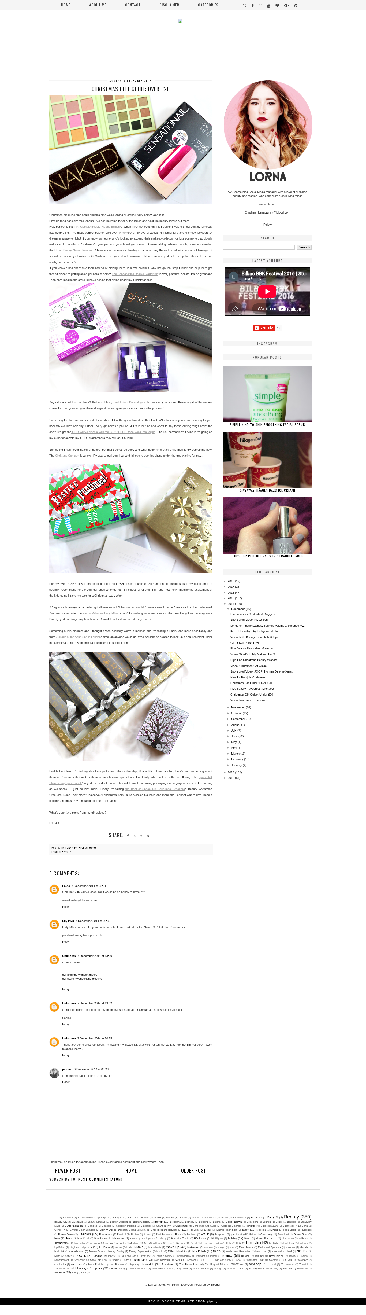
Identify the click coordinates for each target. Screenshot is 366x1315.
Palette (112, 1256)
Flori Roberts (163, 1234)
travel (273, 1264)
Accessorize (85, 1217)
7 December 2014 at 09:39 (93, 921)
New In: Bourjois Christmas (248, 677)
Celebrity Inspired (126, 1226)
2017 (231, 586)
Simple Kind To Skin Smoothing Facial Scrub (267, 424)
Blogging (203, 1222)
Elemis (208, 1230)
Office (68, 1256)
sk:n (126, 1260)
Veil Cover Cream (161, 1268)
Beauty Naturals (97, 1222)
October (237, 713)
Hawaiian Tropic (180, 1238)
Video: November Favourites (249, 700)
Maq (232, 1247)
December (238, 609)
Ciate (224, 1226)
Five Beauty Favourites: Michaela (252, 688)
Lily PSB (68, 921)
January (237, 765)
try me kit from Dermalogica (127, 402)
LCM (228, 1243)
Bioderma (175, 1222)
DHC (143, 1230)
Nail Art (182, 1251)
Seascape (79, 1260)
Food (178, 1234)
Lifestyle (252, 1243)
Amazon (131, 1217)
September (238, 719)
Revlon (245, 1255)
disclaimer (169, 5)
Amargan (117, 1217)
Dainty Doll (106, 1229)
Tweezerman (61, 1268)
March (235, 753)
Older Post (193, 1170)
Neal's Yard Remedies (238, 1251)
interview (95, 1243)
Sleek (178, 1259)
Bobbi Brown (234, 1221)
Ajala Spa (101, 1217)
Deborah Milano (127, 1230)
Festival (121, 1234)
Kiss (169, 1243)
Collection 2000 (269, 1226)
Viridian (231, 1268)
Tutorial (303, 1264)
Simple (115, 1260)
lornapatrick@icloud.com (274, 212)
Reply (66, 906)
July (234, 730)
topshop (255, 1264)
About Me (97, 5)
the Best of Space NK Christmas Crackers (155, 789)
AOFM (157, 1217)
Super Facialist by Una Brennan (106, 1264)
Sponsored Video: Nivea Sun (249, 619)
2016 (231, 592)
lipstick (87, 1247)
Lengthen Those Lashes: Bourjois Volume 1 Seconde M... (267, 625)
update (98, 1268)
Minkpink (59, 1251)
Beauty (66, 852)
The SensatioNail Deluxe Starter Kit (135, 274)
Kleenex (180, 1243)
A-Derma (68, 1217)
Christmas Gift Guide (204, 1226)
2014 (231, 603)
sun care (76, 1264)
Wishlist (287, 1268)
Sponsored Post (255, 1260)
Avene (195, 1217)
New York (277, 1251)
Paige (66, 885)
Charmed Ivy (163, 1226)
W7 (251, 1268)
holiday (232, 1238)
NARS (217, 1251)
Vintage (218, 1268)
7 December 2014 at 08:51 (89, 885)
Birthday (189, 1222)
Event (245, 1229)
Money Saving (116, 1251)
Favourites (105, 1234)
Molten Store (96, 1251)
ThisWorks (237, 1264)
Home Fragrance (266, 1238)
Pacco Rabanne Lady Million (101, 613)
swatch (149, 1264)
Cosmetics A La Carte (295, 1226)
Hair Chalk (83, 1238)
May (234, 742)
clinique (251, 1225)
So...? (204, 1260)
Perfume (146, 1256)
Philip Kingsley (164, 1256)
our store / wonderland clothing (82, 978)
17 (56, 1217)
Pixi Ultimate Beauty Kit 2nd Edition (97, 226)
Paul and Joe (128, 1256)
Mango (221, 1247)
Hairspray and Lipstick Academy (148, 1238)
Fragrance (220, 1234)
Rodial (292, 1256)
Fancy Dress (65, 1234)
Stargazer (302, 1260)
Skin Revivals (162, 1260)
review (227, 1256)
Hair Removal (102, 1238)
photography (184, 1256)
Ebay (196, 1230)
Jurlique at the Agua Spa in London (78, 636)
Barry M (272, 1217)
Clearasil (236, 1226)
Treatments (287, 1264)
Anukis (145, 1217)
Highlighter (217, 1238)
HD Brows (200, 1238)
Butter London (74, 1225)
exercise (261, 1230)
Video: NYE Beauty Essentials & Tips (254, 637)
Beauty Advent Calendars (68, 1222)
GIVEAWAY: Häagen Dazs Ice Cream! (267, 490)
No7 (289, 1251)
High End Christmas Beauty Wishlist (253, 660)
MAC (139, 1247)
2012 (231, 778)
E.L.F (185, 1229)
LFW (238, 1243)
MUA (171, 1251)
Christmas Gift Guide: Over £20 (251, 683)
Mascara (290, 1247)
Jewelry (121, 1243)
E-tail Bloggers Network (164, 1230)
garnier (235, 1234)
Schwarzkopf (61, 1260)
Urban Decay (117, 1268)
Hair (67, 1238)
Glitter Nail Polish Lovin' (245, 642)
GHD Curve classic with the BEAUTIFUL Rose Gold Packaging (113, 432)
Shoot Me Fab (98, 1260)
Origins (98, 1255)
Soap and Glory (222, 1260)
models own (76, 1251)
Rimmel (259, 1256)
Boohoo (267, 1222)
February (237, 759)
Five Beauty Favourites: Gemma (251, 648)
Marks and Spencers (269, 1247)
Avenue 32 (210, 1217)
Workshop (302, 1268)
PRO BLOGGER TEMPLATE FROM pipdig (183, 1301)
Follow (267, 224)
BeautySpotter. (141, 1222)
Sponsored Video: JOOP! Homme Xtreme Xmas (261, 671)
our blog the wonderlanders (80, 974)
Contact (133, 5)
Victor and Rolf (201, 1268)
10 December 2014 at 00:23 (90, 1069)
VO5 (241, 1268)
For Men (191, 1234)
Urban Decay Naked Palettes (73, 250)
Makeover (193, 1247)
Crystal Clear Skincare (82, 1230)
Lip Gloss (288, 1243)
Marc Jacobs (246, 1247)
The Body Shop (189, 1264)
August (236, 724)
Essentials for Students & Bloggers (252, 614)
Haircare (119, 1238)
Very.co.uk (182, 1268)
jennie (66, 1069)
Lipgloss (74, 1247)
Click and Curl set (66, 455)
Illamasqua (288, 1238)
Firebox (135, 1234)
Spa (238, 1260)
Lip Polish (59, 1247)
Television (168, 1264)
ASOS (170, 1217)
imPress (303, 1238)
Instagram (61, 1242)
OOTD (81, 1255)
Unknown (69, 955)
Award (224, 1217)
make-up (172, 1247)
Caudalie (106, 1226)
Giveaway (266, 1234)
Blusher (217, 1222)
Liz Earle (104, 1247)
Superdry (134, 1264)
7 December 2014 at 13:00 (94, 955)
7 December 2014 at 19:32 (94, 1003)
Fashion (85, 1234)
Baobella (256, 1217)
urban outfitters (138, 1268)
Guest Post (301, 1234)
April (234, 747)
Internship (79, 1243)
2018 (231, 581)
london (118, 1247)
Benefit (158, 1221)
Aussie (183, 1217)
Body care (252, 1222)
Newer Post (68, 1170)
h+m (57, 1238)
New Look (261, 1251)
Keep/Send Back (153, 1243)
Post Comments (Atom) (100, 1179)
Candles (92, 1226)
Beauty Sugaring (119, 1222)
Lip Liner (303, 1243)
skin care (140, 1259)
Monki (159, 1251)
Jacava (109, 1243)
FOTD (205, 1234)
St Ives (287, 1260)
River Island (276, 1255)
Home (65, 5)
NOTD (301, 1251)
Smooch (191, 1260)
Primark (200, 1256)
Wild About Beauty (267, 1268)
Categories (208, 5)
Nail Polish (199, 1251)
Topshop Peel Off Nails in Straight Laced (267, 556)
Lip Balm (274, 1243)
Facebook (306, 1230)
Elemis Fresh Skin (226, 1230)
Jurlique (134, 1243)
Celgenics (146, 1226)
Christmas (181, 1225)
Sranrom (273, 1260)
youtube (59, 1272)
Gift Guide (250, 1234)
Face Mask (289, 1230)
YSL (74, 1272)
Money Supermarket (140, 1251)
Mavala (304, 1247)
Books (279, 1222)
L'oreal (193, 1243)
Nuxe (57, 1256)
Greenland (283, 1234)
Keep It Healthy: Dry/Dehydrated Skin (254, 631)
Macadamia (154, 1247)
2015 (231, 598)
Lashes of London (211, 1243)
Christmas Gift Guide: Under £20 (251, 694)
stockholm (60, 1264)
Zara (83, 1272)
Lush (129, 1247)
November (238, 707)
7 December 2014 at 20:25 (94, 1038)
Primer (213, 1256)
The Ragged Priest (215, 1264)
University (80, 1268)
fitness (147, 1234)
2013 (231, 772)
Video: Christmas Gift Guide (248, 665)
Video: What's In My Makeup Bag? (252, 654)
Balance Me (239, 1217)
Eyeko (274, 1229)
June (234, 736)
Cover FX (59, 1230)
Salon (304, 1256)
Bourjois (291, 1222)
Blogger (215, 1284)
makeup (208, 1247)
